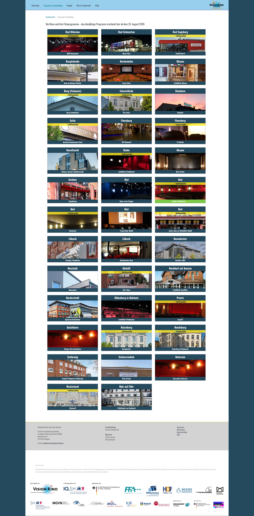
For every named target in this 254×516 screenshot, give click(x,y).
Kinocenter (73, 290)
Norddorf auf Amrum (180, 268)
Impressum (180, 427)
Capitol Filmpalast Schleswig (72, 378)
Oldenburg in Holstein (126, 298)
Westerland (72, 386)
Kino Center (180, 171)
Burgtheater (126, 349)
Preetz (180, 298)
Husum (180, 150)
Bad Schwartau (126, 32)
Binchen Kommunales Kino (72, 142)
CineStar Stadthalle (73, 260)
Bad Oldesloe (72, 32)
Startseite (35, 5)
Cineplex (180, 112)
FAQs (97, 5)
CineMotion (73, 201)
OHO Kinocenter (72, 53)
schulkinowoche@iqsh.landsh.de (53, 443)
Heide (126, 150)
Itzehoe (73, 180)
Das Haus (126, 112)
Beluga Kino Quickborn (72, 349)
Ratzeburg (126, 327)
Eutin (73, 120)
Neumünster (180, 239)
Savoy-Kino (126, 83)
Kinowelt (73, 408)
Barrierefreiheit (182, 432)
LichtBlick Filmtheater (126, 171)
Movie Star (126, 53)
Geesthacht (72, 150)
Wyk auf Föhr (126, 386)
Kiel (126, 180)
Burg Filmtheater (72, 112)
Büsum (180, 61)
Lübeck (73, 239)
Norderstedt (72, 298)
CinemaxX (72, 230)
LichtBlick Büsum (180, 83)
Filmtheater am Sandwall (126, 408)
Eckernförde (126, 91)
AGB (178, 434)
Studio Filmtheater (180, 201)
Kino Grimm (126, 378)
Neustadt (73, 268)
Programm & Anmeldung (53, 5)
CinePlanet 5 (180, 53)
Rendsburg (180, 327)
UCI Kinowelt (126, 142)
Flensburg (126, 120)
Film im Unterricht (83, 5)
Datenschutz (181, 429)
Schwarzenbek (126, 357)
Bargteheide (72, 61)
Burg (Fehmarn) (72, 91)
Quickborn (72, 327)
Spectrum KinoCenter (72, 319)
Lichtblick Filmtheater (126, 319)
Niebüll (126, 268)
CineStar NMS (180, 260)
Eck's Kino (126, 290)
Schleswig (72, 357)
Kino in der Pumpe (126, 201)
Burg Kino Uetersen (180, 378)
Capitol (180, 319)
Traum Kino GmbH (126, 230)
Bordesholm (126, 61)
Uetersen (180, 357)
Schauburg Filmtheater (180, 349)
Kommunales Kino (126, 260)
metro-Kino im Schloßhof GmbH (180, 230)
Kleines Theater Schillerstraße (73, 171)
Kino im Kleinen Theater (72, 83)
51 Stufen (180, 142)
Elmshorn (180, 91)
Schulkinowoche (50, 17)
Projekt (69, 5)
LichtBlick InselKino (180, 290)
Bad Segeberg (180, 32)
